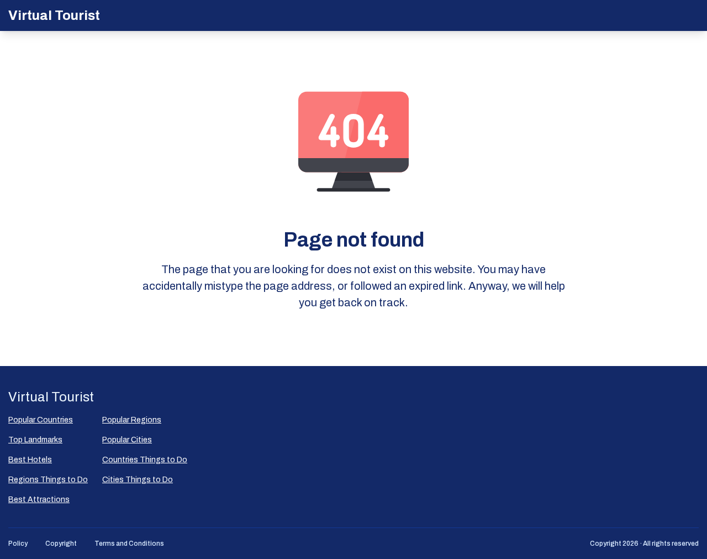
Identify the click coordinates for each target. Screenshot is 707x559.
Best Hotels (30, 460)
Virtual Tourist (54, 15)
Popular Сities (127, 440)
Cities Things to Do (137, 480)
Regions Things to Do (48, 480)
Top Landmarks (35, 440)
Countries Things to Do (144, 460)
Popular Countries (40, 420)
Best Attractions (39, 499)
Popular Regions (131, 420)
